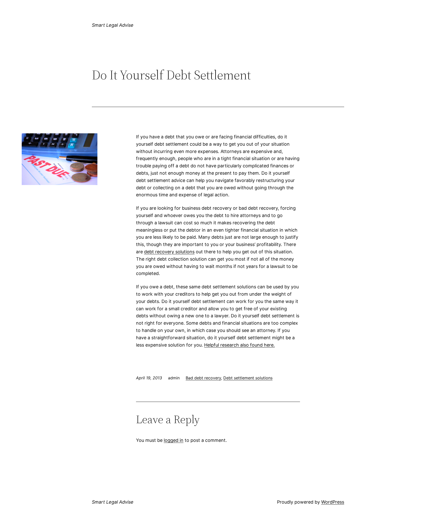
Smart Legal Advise (112, 25)
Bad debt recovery (203, 377)
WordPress (332, 502)
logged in (173, 440)
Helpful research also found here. (239, 345)
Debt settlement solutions (247, 377)
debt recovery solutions (169, 251)
